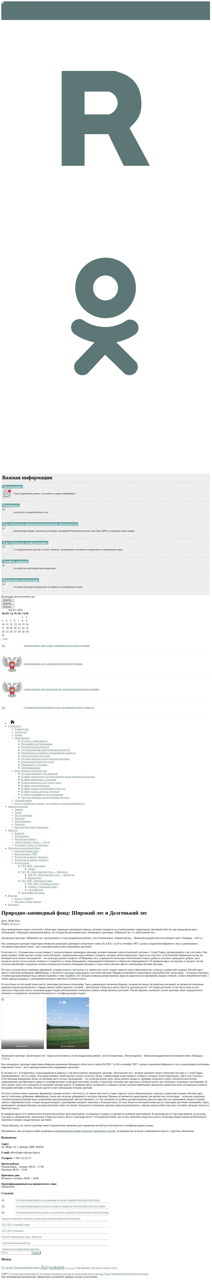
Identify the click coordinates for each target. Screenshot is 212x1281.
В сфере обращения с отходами (38, 779)
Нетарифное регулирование (37, 744)
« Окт (4, 638)
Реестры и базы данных (28, 901)
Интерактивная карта (27, 851)
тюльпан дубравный (76, 972)
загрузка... (8, 600)
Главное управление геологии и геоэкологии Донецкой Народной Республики (41, 1218)
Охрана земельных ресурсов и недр (41, 782)
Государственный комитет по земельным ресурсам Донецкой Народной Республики (58, 1200)
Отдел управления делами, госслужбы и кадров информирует (50, 803)
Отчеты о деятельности (34, 741)
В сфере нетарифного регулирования (42, 794)
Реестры (12, 895)
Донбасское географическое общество (20, 1249)
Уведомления (12, 486)
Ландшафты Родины (32, 892)
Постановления (23, 815)
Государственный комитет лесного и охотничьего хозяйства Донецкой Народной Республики (62, 1212)
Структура (20, 732)
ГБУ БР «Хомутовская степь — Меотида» (44, 871)
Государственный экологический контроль (45, 758)
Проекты (20, 824)
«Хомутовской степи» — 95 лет (32, 842)
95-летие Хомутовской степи (20, 1267)
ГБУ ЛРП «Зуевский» (33, 866)
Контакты (13, 904)
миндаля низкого (19, 978)
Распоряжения (23, 821)
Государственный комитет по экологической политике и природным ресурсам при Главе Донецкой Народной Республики (78, 1273)
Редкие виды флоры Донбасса (32, 860)
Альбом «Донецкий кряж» (43, 886)
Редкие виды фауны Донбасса (31, 857)
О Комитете (14, 726)
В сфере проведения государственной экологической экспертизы (58, 776)
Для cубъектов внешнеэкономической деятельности (40, 524)
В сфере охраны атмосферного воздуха (43, 788)
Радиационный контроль (35, 747)
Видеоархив (70, 1268)
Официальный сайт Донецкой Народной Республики (53, 663)
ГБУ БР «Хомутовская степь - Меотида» (22, 1237)
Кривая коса (35, 877)
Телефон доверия (15, 561)
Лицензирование (30, 767)
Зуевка (31, 868)
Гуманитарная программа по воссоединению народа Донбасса (59, 707)
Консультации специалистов (31, 770)
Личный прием (23, 800)
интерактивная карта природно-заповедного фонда (84, 1131)
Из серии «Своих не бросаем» (32, 845)
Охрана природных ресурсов (37, 761)
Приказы (20, 818)
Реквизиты (11, 505)
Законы (19, 809)
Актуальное (52, 1267)
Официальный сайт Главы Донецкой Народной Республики (57, 645)
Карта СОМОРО (24, 898)
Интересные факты (25, 839)
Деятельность (22, 738)
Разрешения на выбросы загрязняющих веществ (48, 752)
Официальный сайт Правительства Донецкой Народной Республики (61, 689)
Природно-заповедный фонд (24, 848)
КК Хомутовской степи (104, 1267)
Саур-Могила (35, 889)
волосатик (199, 1113)
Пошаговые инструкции (20, 580)
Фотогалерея (22, 863)
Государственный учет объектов (39, 773)
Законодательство (18, 806)
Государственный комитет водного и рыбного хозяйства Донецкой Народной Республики (61, 1206)
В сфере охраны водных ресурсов (40, 791)
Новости (13, 830)
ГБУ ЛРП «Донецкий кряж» (37, 880)
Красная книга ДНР (26, 854)
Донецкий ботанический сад (16, 1243)
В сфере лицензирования (35, 785)
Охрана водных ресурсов (35, 755)
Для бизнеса (83, 1267)
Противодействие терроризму (32, 827)
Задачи (18, 735)
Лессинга (6, 1116)
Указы (18, 812)
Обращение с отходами (34, 764)
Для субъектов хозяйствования (25, 542)
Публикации (22, 836)
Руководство (22, 729)
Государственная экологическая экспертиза (45, 750)
